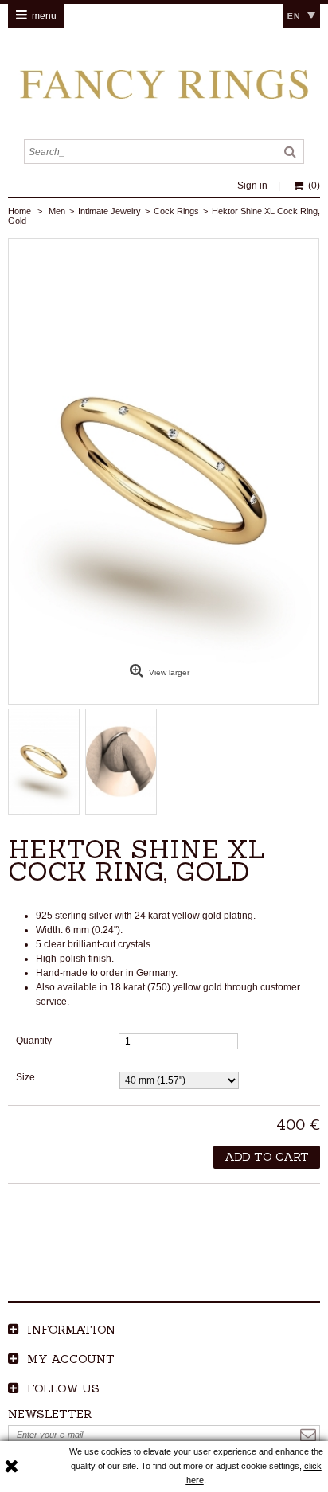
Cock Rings (176, 211)
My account (71, 1359)
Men (57, 211)
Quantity (34, 1040)
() (314, 185)
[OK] (308, 1435)
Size (26, 1077)
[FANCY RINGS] (164, 83)
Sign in (253, 185)
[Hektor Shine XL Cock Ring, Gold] (44, 762)
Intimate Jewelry (109, 211)
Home (19, 211)
